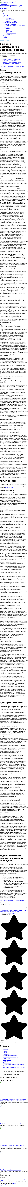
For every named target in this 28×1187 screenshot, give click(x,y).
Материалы (6, 27)
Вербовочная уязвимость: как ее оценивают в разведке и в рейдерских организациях (13, 1099)
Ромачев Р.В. (16, 1183)
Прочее (5, 1065)
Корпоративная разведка (10, 22)
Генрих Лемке (4, 910)
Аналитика (9, 31)
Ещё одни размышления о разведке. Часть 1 (13, 66)
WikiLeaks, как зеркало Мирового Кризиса (12, 1123)
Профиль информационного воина (15, 25)
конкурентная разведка (11, 911)
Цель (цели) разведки (9, 60)
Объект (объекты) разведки (11, 59)
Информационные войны (9, 24)
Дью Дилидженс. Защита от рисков (10, 1170)
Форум (5, 35)
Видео (8, 28)
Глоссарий (9, 18)
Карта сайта (3, 1185)
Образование (7, 1063)
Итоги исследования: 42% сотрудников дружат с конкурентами (12, 1146)
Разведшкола (6, 16)
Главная (5, 14)
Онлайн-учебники (11, 21)
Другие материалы (11, 33)
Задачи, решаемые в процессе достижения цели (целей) (12, 62)
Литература (9, 34)
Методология (10, 19)
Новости (5, 15)
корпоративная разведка (7, 913)
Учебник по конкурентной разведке (14, 1067)
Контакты (5, 37)
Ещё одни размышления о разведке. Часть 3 (13, 900)
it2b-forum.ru (9, 487)
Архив (7, 30)
